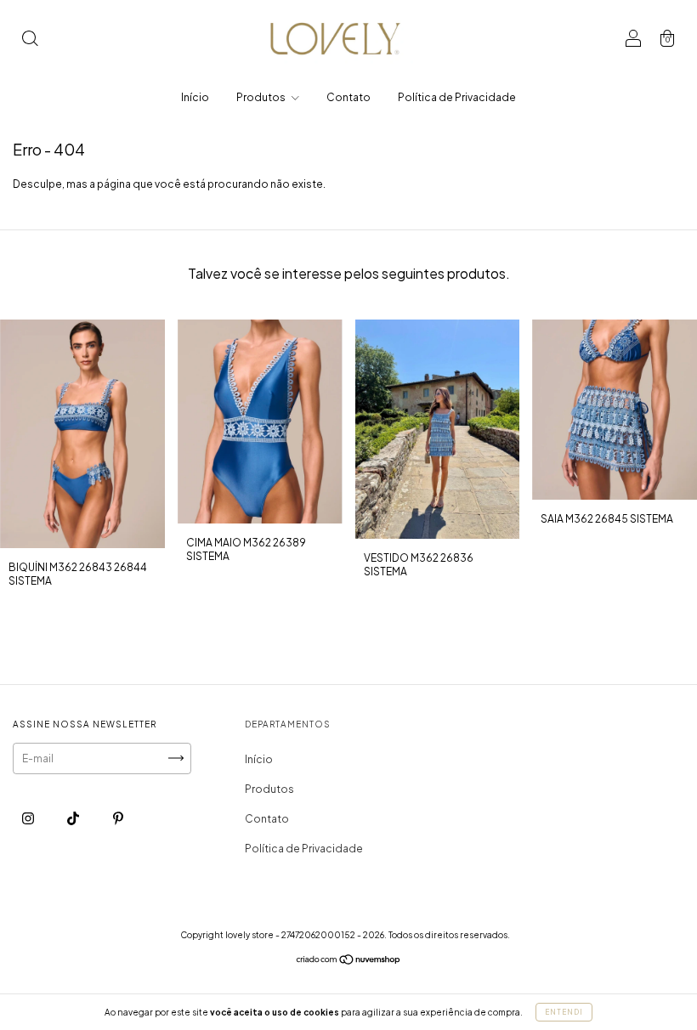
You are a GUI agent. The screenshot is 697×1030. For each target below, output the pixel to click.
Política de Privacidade (457, 97)
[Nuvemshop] (349, 961)
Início (195, 97)
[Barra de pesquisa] (29, 40)
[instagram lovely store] (29, 818)
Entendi (564, 1012)
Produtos (261, 97)
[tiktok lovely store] (74, 818)
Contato (348, 97)
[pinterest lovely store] (118, 818)
